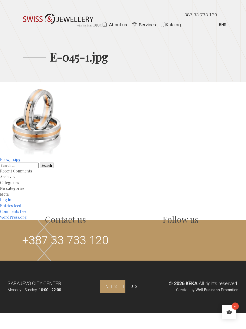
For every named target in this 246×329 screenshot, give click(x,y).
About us (118, 24)
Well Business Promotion (217, 290)
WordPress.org (13, 217)
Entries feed (10, 205)
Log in (5, 199)
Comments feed (14, 211)
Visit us (123, 286)
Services (147, 24)
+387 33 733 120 (199, 15)
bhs (222, 24)
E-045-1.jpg (10, 159)
